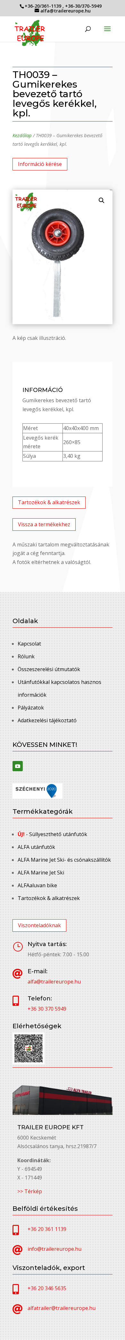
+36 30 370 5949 (47, 1008)
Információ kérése (40, 164)
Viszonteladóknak (39, 925)
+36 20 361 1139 (47, 1229)
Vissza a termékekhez (44, 524)
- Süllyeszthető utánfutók (52, 834)
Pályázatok (31, 707)
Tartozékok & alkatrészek (49, 502)
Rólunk (26, 656)
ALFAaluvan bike (37, 885)
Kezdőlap (22, 135)
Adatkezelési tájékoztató (47, 720)
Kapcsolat (29, 643)
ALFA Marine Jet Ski (41, 872)
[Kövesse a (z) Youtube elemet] (18, 766)
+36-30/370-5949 (83, 6)
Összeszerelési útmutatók (49, 669)
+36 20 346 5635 (47, 1288)
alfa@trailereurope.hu (54, 981)
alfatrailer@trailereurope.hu (62, 1308)
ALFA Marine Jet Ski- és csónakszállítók (64, 859)
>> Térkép (29, 1191)
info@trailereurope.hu (54, 1248)
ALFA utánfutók (36, 846)
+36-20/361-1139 (44, 6)
